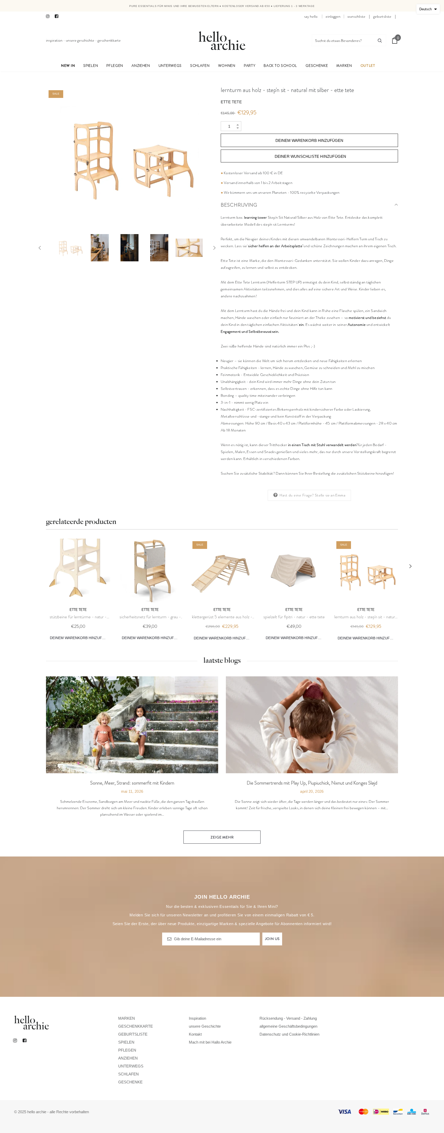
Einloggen (333, 16)
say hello (311, 16)
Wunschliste (356, 16)
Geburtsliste (382, 16)
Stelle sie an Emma (330, 495)
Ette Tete (231, 102)
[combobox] (343, 40)
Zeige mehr (222, 837)
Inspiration (54, 40)
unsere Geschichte (80, 40)
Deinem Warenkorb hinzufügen (80, 638)
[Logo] (222, 40)
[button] (428, 9)
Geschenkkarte (109, 40)
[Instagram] (49, 16)
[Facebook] (58, 16)
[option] (129, 157)
